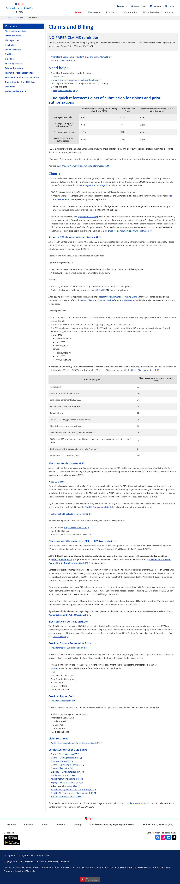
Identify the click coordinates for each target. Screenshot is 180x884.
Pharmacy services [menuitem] (14, 63)
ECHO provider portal (62, 559)
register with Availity (96, 290)
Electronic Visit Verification (63, 60)
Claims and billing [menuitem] (13, 35)
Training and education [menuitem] (15, 91)
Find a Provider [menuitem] (151, 12)
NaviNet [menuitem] (9, 54)
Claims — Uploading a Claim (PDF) (66, 764)
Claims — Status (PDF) (61, 761)
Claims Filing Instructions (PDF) (145, 370)
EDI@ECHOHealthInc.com (75, 527)
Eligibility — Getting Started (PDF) (66, 771)
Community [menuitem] (130, 12)
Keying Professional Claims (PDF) (66, 782)
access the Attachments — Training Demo (118, 296)
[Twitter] (174, 837)
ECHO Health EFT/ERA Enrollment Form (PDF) (71, 514)
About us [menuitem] (170, 12)
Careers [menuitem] (59, 824)
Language (157, 6)
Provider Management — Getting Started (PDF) (72, 789)
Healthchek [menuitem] (10, 45)
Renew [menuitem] (78, 12)
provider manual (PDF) (135, 803)
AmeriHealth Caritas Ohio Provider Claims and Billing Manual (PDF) (81, 57)
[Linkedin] (168, 837)
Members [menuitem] (93, 12)
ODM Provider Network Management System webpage (81, 166)
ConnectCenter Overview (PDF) (65, 754)
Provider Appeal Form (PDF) (63, 700)
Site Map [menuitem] (77, 824)
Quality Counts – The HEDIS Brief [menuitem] (20, 82)
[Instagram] (163, 837)
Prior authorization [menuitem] (14, 68)
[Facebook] (157, 837)
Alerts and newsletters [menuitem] (15, 31)
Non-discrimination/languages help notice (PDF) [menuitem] (112, 824)
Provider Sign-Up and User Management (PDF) (72, 793)
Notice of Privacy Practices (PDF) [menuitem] (158, 824)
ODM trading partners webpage (90, 185)
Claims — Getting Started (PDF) (65, 757)
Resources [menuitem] (10, 86)
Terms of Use (131, 867)
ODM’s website (59, 636)
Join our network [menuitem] (13, 49)
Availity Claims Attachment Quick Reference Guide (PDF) (106, 300)
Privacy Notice (144, 867)
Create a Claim (71, 786)
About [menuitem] (44, 824)
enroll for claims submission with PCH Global (128, 230)
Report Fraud (140, 6)
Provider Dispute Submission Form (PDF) (70, 647)
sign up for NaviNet (87, 216)
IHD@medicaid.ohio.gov (64, 90)
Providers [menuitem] (111, 12)
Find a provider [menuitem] (12, 40)
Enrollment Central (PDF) (62, 775)
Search (171, 6)
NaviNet (54, 668)
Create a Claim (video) (61, 768)
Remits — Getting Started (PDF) (65, 796)
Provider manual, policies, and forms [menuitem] (22, 77)
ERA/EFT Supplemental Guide (98, 507)
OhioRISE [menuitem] (9, 58)
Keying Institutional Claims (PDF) (66, 778)
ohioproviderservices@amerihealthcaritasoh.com (76, 80)
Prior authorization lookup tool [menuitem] (19, 72)
